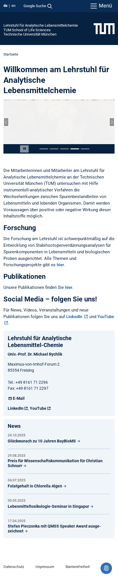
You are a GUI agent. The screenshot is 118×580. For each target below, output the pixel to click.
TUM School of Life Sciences (27, 30)
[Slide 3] (64, 149)
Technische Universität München (29, 34)
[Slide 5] (85, 149)
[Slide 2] (54, 149)
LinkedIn (74, 316)
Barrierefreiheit (78, 567)
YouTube (38, 408)
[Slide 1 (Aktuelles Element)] (44, 149)
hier (60, 264)
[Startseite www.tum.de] (104, 28)
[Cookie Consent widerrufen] (106, 568)
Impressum (45, 567)
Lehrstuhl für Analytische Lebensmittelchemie (40, 25)
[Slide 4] (74, 149)
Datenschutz (13, 567)
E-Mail (19, 398)
